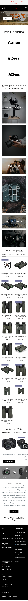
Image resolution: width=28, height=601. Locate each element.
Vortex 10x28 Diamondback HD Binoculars (21, 295)
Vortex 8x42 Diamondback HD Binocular (20, 274)
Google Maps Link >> (20, 557)
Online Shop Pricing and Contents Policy (7, 548)
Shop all (14, 511)
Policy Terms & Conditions (5, 544)
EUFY (17, 254)
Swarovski (11, 254)
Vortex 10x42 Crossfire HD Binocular (7, 316)
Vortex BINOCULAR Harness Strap (7, 274)
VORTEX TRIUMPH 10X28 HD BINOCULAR (21, 400)
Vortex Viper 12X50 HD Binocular (21, 358)
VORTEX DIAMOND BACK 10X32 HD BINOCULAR (21, 316)
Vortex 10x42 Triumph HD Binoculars (20, 337)
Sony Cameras (17, 432)
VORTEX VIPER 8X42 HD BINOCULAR (20, 379)
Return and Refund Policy (7, 538)
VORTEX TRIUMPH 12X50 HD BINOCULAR (7, 400)
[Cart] (25, 8)
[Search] (4, 8)
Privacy (3, 540)
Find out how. (14, 3)
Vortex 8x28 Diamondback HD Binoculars (7, 379)
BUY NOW (7, 18)
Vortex (4, 254)
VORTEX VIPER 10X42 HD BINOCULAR (7, 337)
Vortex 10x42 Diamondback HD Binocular (7, 421)
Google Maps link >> (6, 592)
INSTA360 (23, 254)
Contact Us (4, 533)
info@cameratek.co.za (21, 544)
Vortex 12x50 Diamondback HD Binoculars (7, 295)
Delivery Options (5, 535)
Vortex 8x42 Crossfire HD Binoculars (7, 358)
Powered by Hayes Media (13, 596)
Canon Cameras (6, 432)
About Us (4, 531)
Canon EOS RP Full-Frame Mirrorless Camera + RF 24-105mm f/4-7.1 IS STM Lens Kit (9, 454)
